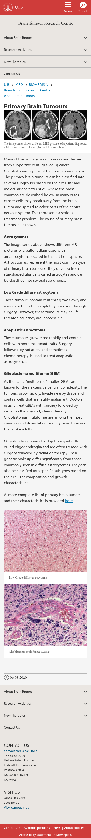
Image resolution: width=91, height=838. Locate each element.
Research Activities (18, 49)
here (69, 500)
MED (19, 84)
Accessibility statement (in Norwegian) (45, 835)
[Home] (8, 7)
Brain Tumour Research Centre (45, 23)
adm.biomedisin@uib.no (21, 751)
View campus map (16, 807)
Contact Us (12, 73)
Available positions (37, 828)
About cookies (74, 828)
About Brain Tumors (18, 37)
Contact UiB (12, 828)
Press (57, 828)
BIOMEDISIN (38, 84)
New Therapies (15, 61)
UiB (6, 84)
